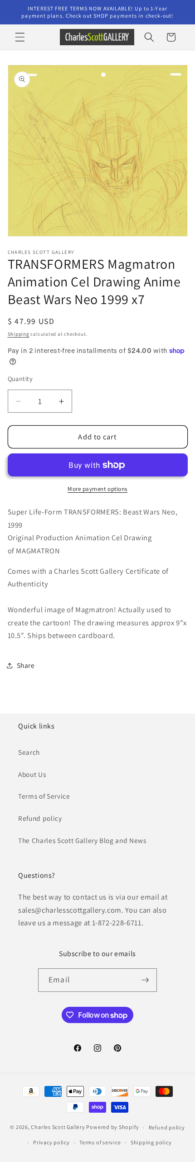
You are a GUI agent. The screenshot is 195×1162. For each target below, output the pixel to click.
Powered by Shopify (112, 1127)
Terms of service (100, 1142)
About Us (32, 774)
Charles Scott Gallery (58, 1127)
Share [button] (26, 665)
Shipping (18, 334)
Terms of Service (44, 795)
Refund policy (40, 818)
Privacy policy (51, 1142)
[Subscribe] (145, 980)
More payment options (97, 489)
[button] (20, 37)
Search (29, 752)
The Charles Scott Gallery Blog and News (82, 840)
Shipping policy (151, 1142)
